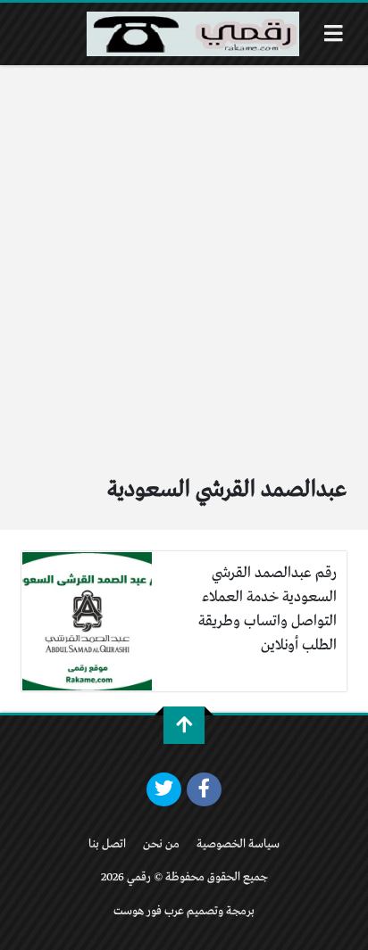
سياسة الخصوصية (238, 844)
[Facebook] (204, 789)
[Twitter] (163, 789)
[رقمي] (193, 34)
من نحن (161, 844)
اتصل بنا (107, 844)
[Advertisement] (184, 258)
